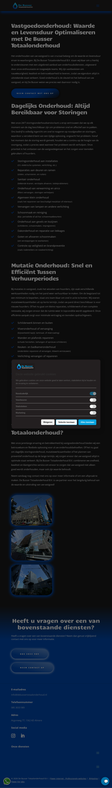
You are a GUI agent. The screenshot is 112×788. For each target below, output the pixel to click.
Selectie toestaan (66, 422)
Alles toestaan (87, 422)
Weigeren (47, 422)
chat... (105, 781)
